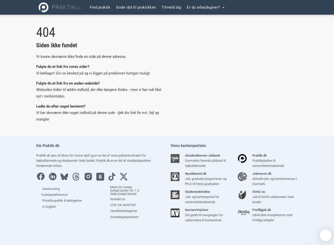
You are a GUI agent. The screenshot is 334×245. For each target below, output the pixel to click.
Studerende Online (49, 166)
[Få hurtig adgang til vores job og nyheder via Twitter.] (125, 179)
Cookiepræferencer (54, 194)
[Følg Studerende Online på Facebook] (41, 179)
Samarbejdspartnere (124, 217)
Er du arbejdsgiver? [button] (204, 7)
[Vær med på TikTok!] (113, 179)
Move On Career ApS (75, 155)
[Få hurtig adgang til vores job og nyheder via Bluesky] (65, 179)
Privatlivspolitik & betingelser (62, 200)
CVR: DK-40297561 (123, 205)
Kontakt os (117, 199)
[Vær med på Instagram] (89, 179)
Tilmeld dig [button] (171, 7)
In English (49, 206)
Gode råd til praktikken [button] (136, 7)
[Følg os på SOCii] (101, 179)
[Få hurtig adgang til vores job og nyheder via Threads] (77, 179)
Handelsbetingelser (123, 211)
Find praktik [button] (100, 7)
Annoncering (51, 189)
